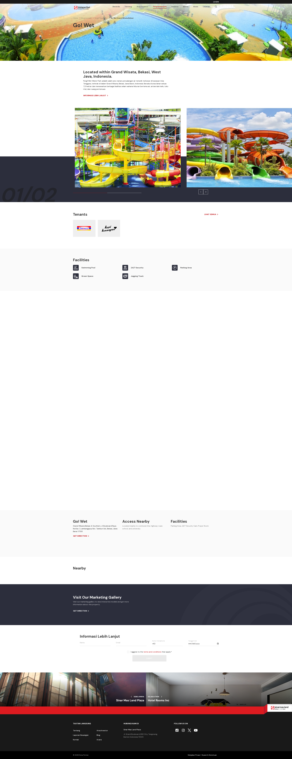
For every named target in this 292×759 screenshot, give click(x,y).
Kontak (76, 739)
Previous (200, 192)
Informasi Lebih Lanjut (94, 95)
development (86, 18)
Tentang (76, 730)
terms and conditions (152, 652)
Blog (98, 735)
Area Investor (102, 730)
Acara (99, 739)
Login (216, 2)
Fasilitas (174, 6)
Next (205, 192)
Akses (195, 6)
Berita (185, 6)
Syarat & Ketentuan (209, 755)
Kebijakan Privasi (194, 755)
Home (75, 18)
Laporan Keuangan (81, 735)
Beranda (116, 6)
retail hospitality (101, 18)
